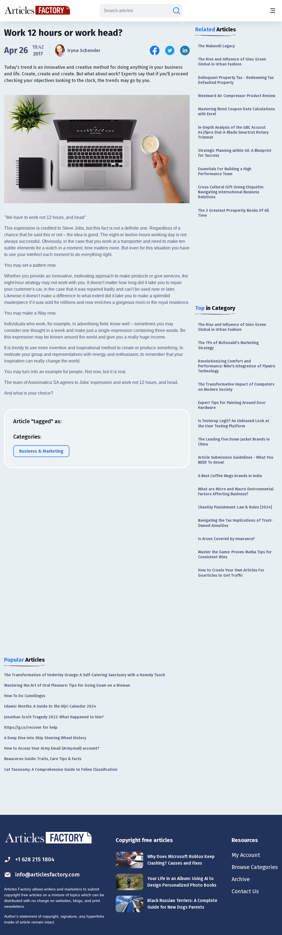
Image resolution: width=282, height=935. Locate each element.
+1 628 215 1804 (35, 859)
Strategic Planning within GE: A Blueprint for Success (234, 153)
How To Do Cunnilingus (24, 696)
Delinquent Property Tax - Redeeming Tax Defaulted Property (236, 80)
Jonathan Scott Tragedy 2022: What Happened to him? (54, 717)
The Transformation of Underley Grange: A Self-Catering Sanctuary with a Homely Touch (84, 675)
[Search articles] (176, 10)
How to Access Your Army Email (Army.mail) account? (51, 748)
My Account (246, 855)
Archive (241, 879)
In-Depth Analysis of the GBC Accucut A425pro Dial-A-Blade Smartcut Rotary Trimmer (233, 132)
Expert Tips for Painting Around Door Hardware (232, 405)
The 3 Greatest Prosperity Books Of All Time (233, 213)
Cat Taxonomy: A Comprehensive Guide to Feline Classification (60, 769)
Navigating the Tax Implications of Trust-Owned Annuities (235, 523)
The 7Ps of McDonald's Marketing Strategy (228, 345)
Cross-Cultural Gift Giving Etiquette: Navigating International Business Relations (231, 192)
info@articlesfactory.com (47, 874)
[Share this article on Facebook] (154, 50)
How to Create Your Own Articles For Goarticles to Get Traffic (231, 573)
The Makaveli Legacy (216, 46)
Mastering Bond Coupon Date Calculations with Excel (236, 111)
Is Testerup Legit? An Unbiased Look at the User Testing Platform (233, 423)
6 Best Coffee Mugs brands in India (230, 476)
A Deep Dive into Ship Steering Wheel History (45, 738)
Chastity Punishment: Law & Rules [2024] (235, 507)
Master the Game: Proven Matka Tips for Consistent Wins (235, 554)
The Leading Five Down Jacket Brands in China (234, 442)
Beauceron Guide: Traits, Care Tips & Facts (42, 759)
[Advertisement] (236, 262)
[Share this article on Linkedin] (185, 50)
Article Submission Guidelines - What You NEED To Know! (235, 460)
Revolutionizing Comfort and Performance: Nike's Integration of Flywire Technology (236, 366)
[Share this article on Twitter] (170, 50)
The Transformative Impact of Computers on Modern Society (236, 387)
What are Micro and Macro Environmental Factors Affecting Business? (235, 491)
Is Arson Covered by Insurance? (226, 539)
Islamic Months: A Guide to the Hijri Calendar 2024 (50, 706)
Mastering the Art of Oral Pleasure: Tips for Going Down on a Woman (67, 685)
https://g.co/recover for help (31, 727)
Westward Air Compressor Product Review (236, 96)
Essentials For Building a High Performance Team (224, 171)
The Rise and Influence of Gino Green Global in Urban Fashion (232, 62)
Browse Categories (255, 867)
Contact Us (245, 891)
